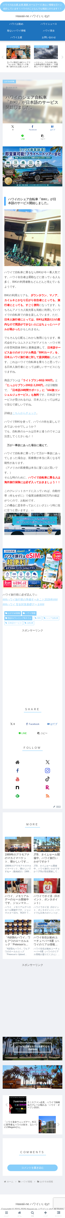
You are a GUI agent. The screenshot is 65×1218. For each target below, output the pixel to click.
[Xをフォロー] (47, 762)
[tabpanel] (18, 56)
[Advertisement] (32, 666)
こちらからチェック (24, 413)
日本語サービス (15, 623)
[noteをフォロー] (17, 787)
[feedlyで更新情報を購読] (17, 795)
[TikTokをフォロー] (47, 779)
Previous (2, 57)
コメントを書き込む (32, 1167)
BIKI (39, 618)
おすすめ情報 (14, 613)
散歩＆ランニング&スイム (19, 618)
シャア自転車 (52, 618)
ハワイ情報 (31, 613)
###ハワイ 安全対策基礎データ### (23, 604)
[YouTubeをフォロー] (17, 779)
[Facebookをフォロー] (17, 770)
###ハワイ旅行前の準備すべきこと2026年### (30, 599)
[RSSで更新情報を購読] (47, 795)
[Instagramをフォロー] (47, 770)
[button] (42, 137)
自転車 (30, 623)
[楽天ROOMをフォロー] (47, 787)
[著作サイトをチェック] (17, 762)
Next (62, 57)
